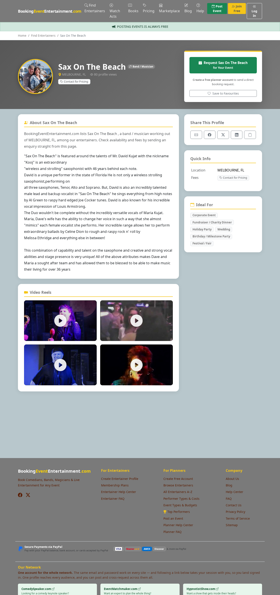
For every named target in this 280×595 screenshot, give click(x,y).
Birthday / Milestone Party (211, 236)
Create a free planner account (213, 80)
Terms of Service (238, 518)
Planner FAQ (172, 532)
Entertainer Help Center (118, 492)
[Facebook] (20, 494)
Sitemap (232, 525)
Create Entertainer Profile (119, 479)
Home (22, 35)
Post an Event (173, 518)
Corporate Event (204, 215)
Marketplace (169, 11)
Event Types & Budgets (180, 505)
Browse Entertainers (178, 485)
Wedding (223, 229)
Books (133, 11)
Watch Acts (115, 14)
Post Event (217, 8)
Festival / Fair (202, 243)
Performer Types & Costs (181, 498)
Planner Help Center (178, 525)
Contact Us (234, 505)
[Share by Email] (196, 135)
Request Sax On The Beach (226, 65)
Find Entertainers (94, 8)
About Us (232, 479)
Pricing (148, 11)
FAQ (229, 498)
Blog (188, 11)
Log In (254, 13)
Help (200, 11)
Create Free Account (178, 479)
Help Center (234, 492)
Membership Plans (115, 485)
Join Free (238, 8)
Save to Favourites (225, 93)
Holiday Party (202, 229)
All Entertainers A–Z (177, 492)
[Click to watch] (60, 320)
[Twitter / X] (28, 494)
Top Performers (178, 512)
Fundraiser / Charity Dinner (212, 222)
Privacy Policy (235, 512)
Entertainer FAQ (112, 498)
